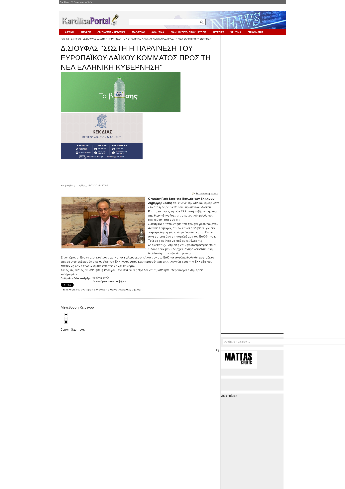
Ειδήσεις (76, 38)
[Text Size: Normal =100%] (65, 322)
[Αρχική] (90, 19)
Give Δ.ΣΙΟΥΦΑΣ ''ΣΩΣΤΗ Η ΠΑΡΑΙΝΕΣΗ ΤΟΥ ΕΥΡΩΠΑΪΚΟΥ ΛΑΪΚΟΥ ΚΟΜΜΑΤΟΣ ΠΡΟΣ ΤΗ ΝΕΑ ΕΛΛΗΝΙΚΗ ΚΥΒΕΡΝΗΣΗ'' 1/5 (94, 277)
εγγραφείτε (101, 289)
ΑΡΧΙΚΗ (69, 32)
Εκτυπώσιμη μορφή (207, 193)
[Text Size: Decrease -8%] (65, 318)
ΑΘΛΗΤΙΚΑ (157, 32)
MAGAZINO (138, 32)
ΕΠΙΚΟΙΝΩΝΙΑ (255, 32)
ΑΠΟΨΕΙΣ (85, 32)
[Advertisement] (131, 171)
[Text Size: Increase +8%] (65, 314)
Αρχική (65, 38)
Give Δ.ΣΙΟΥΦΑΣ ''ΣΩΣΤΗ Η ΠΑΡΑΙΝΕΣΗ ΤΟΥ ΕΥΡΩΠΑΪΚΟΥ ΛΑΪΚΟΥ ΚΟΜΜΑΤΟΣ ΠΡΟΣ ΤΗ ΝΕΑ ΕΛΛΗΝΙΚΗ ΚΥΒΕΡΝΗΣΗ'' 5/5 (107, 277)
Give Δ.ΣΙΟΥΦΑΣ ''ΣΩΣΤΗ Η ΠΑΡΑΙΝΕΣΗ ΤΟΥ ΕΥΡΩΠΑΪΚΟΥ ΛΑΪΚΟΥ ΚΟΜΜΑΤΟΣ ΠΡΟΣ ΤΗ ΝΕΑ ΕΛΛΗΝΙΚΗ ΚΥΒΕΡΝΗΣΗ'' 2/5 (97, 277)
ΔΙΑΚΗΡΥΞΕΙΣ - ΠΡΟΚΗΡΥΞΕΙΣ (188, 32)
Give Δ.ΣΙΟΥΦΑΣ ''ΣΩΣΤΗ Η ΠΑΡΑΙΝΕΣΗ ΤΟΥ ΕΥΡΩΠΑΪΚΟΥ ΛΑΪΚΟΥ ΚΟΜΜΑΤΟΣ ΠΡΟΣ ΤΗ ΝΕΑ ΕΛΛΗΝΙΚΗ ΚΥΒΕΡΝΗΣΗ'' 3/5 (101, 277)
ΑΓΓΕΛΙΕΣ (218, 32)
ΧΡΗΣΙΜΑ (235, 32)
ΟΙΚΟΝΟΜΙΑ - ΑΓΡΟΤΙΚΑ (111, 32)
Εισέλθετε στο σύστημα (77, 289)
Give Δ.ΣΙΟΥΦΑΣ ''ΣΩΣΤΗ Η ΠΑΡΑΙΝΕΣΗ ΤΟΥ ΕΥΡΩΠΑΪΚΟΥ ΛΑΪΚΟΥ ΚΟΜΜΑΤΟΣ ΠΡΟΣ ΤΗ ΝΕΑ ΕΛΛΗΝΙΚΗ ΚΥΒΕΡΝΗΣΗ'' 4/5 (104, 277)
